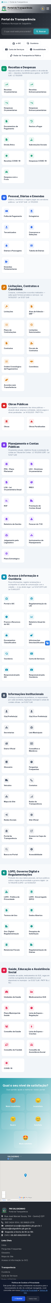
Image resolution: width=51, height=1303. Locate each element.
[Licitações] (13, 310)
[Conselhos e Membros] (38, 747)
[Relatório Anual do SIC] (38, 620)
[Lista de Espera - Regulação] (38, 1011)
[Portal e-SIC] (13, 602)
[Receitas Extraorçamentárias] (38, 88)
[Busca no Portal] (13, 852)
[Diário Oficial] (13, 747)
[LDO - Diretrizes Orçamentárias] (38, 467)
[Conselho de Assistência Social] (38, 1048)
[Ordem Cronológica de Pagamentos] (13, 365)
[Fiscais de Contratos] (38, 346)
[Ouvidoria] (13, 656)
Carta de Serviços (16, 49)
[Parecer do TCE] (38, 521)
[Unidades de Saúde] (13, 994)
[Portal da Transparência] (13, 834)
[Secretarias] (13, 730)
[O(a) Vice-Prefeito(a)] (38, 713)
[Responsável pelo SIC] (13, 673)
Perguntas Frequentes (11, 1249)
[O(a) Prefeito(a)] (13, 713)
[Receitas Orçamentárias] (13, 88)
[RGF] (13, 504)
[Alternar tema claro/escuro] (43, 8)
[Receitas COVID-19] (13, 158)
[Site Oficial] (38, 817)
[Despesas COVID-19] (38, 158)
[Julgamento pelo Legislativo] (13, 538)
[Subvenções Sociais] (38, 142)
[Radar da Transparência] (38, 800)
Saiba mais (33, 1299)
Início (5, 2)
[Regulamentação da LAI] (38, 602)
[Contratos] (13, 346)
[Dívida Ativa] (13, 142)
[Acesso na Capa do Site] (38, 834)
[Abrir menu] (48, 8)
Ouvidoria (34, 43)
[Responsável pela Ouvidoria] (38, 673)
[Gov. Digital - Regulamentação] (13, 929)
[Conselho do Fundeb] (13, 1048)
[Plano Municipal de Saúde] (13, 1011)
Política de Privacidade (29, 1290)
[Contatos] (38, 782)
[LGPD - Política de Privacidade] (13, 895)
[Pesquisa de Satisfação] (38, 929)
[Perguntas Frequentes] (38, 765)
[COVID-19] (13, 1065)
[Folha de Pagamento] (13, 213)
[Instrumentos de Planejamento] (38, 538)
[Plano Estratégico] (13, 556)
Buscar (42, 31)
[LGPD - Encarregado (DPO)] (38, 895)
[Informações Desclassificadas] (38, 638)
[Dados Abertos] (38, 912)
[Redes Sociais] (13, 817)
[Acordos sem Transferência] (13, 383)
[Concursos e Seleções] (38, 230)
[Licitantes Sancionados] (38, 328)
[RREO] (38, 485)
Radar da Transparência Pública (27, 55)
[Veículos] (13, 782)
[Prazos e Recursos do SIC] (13, 620)
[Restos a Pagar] (38, 124)
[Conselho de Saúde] (13, 1030)
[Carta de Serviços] (38, 656)
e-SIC (18, 43)
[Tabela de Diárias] (38, 248)
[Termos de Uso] (13, 912)
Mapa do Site (7, 1256)
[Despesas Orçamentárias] (13, 106)
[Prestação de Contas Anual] (38, 504)
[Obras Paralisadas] (38, 424)
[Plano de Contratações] (13, 328)
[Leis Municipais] (38, 730)
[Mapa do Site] (13, 800)
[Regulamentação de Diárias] (38, 948)
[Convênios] (38, 365)
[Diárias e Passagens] (13, 248)
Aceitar (19, 1299)
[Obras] (13, 424)
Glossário (5, 1252)
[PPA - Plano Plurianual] (13, 467)
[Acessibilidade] (38, 852)
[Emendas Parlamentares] (13, 265)
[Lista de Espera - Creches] (38, 1030)
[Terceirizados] (13, 230)
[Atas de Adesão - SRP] (38, 310)
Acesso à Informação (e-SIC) (14, 1260)
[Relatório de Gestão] (13, 521)
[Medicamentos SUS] (38, 994)
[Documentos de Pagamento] (13, 124)
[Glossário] (13, 765)
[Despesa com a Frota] (13, 175)
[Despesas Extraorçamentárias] (38, 106)
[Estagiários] (38, 213)
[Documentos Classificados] (13, 638)
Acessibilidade (39, 49)
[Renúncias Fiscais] (13, 948)
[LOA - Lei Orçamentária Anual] (13, 485)
